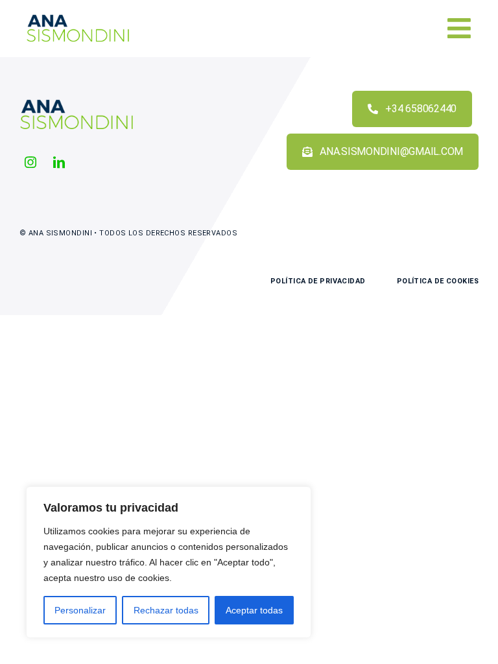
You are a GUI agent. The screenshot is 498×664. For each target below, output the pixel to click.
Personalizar (80, 610)
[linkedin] (59, 162)
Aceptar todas (254, 610)
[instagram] (30, 162)
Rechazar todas (166, 610)
